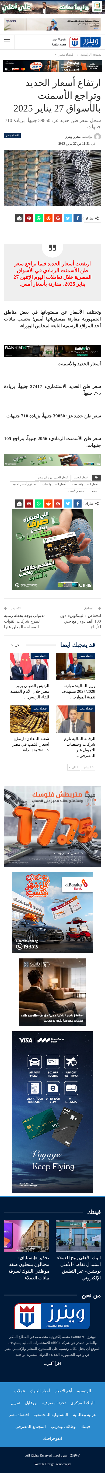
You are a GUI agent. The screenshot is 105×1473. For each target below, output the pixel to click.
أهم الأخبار (63, 1391)
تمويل (15, 1403)
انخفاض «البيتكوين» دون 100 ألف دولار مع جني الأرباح (80, 621)
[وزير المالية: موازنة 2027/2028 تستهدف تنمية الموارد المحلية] (75, 667)
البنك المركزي (82, 1403)
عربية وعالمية (84, 1415)
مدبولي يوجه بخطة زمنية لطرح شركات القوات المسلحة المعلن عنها (25, 621)
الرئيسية (84, 1391)
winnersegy (63, 1464)
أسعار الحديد (81, 477)
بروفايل (31, 1403)
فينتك (85, 1426)
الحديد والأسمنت (76, 490)
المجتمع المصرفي (30, 1426)
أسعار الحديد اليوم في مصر (52, 477)
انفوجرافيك (52, 1438)
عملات (19, 1391)
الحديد (95, 490)
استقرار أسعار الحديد (24, 484)
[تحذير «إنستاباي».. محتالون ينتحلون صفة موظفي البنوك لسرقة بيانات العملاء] (26, 1236)
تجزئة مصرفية (54, 1403)
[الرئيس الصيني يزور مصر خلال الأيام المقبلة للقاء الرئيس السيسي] (29, 667)
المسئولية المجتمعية (51, 1415)
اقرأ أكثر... (52, 1363)
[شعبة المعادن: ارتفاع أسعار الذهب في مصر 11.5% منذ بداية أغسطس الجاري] (29, 719)
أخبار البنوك (40, 1391)
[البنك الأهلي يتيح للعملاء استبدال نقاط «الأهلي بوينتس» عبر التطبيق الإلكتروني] (78, 1236)
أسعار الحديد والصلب (54, 484)
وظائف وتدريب (63, 1426)
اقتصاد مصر (12, 135)
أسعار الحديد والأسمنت (85, 484)
